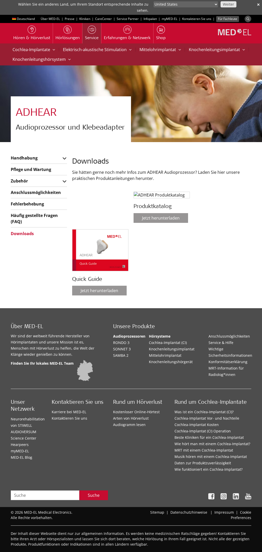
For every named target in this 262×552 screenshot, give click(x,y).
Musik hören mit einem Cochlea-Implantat (210, 456)
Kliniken (84, 19)
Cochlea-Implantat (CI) (168, 342)
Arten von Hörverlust (131, 418)
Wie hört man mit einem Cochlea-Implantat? (212, 443)
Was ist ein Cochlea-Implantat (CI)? (204, 411)
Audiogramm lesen (129, 424)
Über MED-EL (50, 19)
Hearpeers (20, 444)
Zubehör (19, 181)
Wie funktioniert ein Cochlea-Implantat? (208, 469)
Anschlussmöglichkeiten (36, 192)
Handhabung (24, 158)
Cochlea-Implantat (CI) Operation (202, 431)
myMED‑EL (169, 19)
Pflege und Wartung (31, 169)
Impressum (224, 512)
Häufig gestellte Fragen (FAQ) (34, 218)
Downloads (22, 233)
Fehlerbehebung (27, 204)
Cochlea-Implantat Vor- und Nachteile (206, 418)
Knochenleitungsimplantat (171, 349)
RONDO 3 (121, 342)
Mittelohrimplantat (165, 355)
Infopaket (150, 19)
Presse (69, 19)
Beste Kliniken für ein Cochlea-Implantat (209, 437)
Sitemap (157, 512)
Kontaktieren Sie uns (196, 19)
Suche (94, 495)
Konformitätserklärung (228, 361)
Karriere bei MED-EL (69, 411)
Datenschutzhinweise (188, 512)
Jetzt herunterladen (99, 290)
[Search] (248, 19)
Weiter (228, 4)
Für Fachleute (227, 19)
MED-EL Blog (21, 457)
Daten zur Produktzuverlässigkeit (202, 463)
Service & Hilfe (221, 342)
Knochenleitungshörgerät (171, 361)
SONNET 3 (122, 349)
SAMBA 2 (120, 355)
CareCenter (103, 19)
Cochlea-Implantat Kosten (196, 424)
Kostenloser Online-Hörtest (136, 411)
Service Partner (128, 19)
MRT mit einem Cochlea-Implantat (203, 450)
